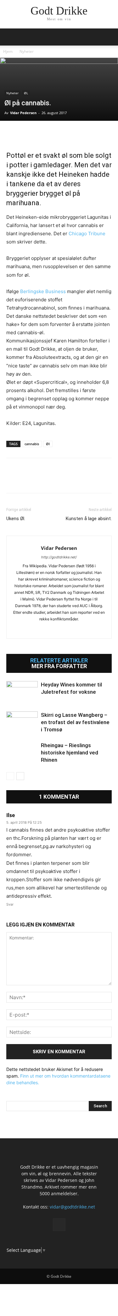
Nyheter (27, 51)
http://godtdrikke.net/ (59, 557)
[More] (85, 133)
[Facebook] (12, 133)
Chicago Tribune (87, 234)
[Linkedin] (56, 133)
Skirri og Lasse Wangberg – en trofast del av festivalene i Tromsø (75, 722)
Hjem (8, 51)
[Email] (70, 133)
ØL (26, 93)
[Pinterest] (41, 133)
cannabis (32, 443)
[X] (27, 133)
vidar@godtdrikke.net (72, 1207)
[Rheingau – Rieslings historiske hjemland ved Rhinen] (22, 753)
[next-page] (20, 776)
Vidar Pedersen (23, 112)
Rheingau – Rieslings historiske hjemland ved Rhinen (69, 752)
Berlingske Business (43, 291)
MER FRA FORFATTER (59, 666)
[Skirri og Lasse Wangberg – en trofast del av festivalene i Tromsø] (22, 722)
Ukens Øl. (15, 518)
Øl (48, 443)
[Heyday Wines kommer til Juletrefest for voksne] (22, 692)
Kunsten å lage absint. (89, 518)
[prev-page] (10, 776)
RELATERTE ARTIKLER (59, 660)
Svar (10, 904)
